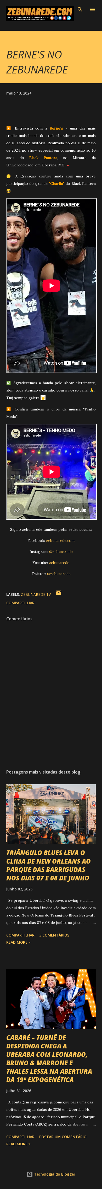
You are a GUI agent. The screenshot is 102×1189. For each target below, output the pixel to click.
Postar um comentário (63, 1136)
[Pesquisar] (80, 9)
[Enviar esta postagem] (58, 594)
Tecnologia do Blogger (54, 1174)
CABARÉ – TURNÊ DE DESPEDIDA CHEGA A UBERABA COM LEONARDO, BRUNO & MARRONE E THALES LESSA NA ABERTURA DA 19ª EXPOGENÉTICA (49, 1058)
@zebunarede (61, 551)
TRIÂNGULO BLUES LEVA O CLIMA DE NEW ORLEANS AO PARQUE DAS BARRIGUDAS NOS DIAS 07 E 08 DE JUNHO (48, 865)
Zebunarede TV (36, 594)
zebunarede (59, 562)
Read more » (18, 942)
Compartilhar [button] (20, 602)
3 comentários (54, 935)
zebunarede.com (60, 540)
